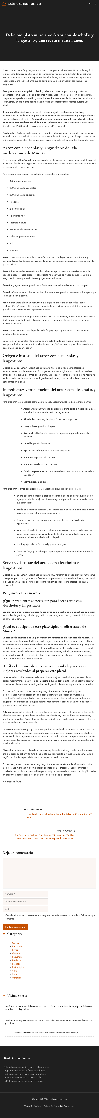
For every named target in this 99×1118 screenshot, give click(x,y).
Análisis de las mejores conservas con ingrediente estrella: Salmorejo (46, 1032)
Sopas (15, 974)
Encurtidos (17, 946)
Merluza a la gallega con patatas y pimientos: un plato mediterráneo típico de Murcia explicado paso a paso (45, 837)
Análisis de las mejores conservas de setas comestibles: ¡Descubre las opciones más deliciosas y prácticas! (48, 1022)
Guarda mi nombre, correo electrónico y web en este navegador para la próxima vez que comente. (50, 917)
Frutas (15, 950)
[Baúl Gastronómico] (3, 4)
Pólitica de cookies (32, 1106)
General (16, 953)
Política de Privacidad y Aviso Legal (59, 1106)
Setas (15, 970)
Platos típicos (18, 967)
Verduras (16, 977)
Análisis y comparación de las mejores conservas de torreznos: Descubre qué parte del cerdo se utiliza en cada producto (48, 1007)
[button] (90, 4)
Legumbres (17, 957)
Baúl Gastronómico (24, 4)
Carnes (15, 943)
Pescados (16, 963)
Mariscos (16, 960)
